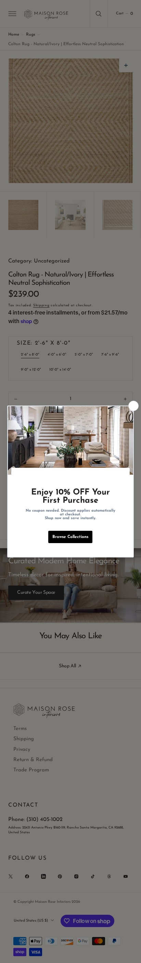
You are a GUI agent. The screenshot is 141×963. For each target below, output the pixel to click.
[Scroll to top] (129, 951)
